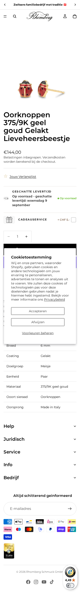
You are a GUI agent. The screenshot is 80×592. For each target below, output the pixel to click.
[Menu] (5, 16)
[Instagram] (36, 582)
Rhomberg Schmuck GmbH (45, 571)
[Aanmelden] (69, 508)
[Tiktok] (51, 582)
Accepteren (38, 311)
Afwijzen (37, 322)
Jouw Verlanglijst (23, 177)
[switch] (70, 585)
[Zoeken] (15, 16)
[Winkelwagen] (75, 16)
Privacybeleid (54, 299)
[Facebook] (28, 582)
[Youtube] (44, 582)
